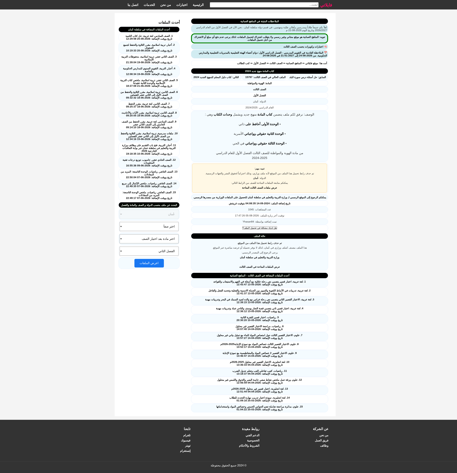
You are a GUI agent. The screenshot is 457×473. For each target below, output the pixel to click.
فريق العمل (321, 440)
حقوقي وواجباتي (255, 134)
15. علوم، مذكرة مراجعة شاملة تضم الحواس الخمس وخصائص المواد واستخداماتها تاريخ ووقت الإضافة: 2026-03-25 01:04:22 (259, 408)
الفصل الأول (259, 63)
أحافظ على (252, 124)
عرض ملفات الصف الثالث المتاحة (259, 187)
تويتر (187, 445)
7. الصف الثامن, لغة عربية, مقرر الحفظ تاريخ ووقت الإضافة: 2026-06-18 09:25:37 (149, 105)
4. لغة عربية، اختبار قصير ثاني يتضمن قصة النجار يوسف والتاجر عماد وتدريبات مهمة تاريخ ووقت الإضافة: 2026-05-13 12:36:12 (259, 310)
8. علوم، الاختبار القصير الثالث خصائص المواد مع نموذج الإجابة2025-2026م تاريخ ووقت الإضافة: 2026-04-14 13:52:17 (259, 345)
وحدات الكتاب (223, 114)
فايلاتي (326, 5)
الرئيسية (198, 5)
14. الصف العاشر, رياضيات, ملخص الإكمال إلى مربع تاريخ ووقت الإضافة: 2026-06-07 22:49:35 (149, 185)
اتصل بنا (133, 5)
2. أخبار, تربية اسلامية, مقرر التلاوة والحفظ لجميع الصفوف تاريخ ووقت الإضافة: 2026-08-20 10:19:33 (149, 47)
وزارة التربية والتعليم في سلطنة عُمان (259, 257)
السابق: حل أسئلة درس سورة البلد (307, 77)
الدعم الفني (252, 435)
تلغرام (186, 435)
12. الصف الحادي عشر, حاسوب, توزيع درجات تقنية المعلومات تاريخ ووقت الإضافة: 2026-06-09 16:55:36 (149, 162)
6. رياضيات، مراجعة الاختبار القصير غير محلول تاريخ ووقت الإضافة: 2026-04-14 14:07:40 (259, 328)
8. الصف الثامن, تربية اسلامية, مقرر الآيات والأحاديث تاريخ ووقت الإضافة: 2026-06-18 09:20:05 (149, 114)
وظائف (324, 445)
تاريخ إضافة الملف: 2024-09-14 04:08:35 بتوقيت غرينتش (259, 203)
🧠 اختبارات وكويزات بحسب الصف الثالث (305, 46)
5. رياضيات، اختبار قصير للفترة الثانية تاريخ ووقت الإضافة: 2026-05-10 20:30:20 (260, 319)
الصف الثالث (276, 63)
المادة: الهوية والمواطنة (259, 83)
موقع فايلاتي (311, 63)
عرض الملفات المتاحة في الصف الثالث (259, 266)
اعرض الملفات (149, 263)
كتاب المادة (265, 114)
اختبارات (181, 5)
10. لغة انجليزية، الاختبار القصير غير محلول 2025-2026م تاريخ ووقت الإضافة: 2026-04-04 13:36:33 (259, 363)
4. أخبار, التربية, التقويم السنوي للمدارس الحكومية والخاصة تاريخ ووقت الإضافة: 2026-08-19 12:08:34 (149, 71)
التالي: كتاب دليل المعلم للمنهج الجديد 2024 (216, 77)
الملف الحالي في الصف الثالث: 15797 (265, 77)
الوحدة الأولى (270, 124)
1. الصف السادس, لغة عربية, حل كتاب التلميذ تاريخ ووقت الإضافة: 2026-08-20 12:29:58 (149, 37)
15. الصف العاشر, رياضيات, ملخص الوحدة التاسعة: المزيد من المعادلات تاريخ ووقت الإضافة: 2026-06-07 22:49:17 (149, 195)
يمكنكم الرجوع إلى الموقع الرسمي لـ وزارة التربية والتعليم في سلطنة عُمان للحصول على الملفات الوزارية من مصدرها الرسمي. (259, 197)
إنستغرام (185, 450)
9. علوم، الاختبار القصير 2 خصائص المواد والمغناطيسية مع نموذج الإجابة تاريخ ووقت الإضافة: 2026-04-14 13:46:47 (260, 354)
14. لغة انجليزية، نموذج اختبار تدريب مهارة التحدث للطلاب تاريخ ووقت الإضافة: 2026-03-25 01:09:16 (259, 399)
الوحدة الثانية (275, 134)
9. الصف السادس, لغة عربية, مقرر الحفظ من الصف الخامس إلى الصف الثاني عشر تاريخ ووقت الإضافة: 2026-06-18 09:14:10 (149, 124)
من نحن (165, 5)
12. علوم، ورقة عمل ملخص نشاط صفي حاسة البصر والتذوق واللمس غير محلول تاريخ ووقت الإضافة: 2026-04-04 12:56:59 (259, 381)
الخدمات (149, 5)
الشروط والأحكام (249, 445)
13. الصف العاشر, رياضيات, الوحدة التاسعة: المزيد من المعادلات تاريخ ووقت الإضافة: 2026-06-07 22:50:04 (149, 174)
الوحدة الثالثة (276, 143)
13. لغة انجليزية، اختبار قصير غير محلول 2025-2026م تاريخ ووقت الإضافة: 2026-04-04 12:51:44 (259, 390)
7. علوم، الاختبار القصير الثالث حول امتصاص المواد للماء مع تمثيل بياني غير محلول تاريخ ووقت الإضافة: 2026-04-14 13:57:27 (259, 336)
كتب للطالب (243, 63)
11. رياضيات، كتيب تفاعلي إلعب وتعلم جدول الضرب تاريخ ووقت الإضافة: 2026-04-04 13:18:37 (259, 372)
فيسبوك (185, 440)
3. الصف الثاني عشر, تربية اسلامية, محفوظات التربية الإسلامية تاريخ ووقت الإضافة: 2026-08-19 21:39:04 (149, 59)
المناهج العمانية (294, 63)
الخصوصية (253, 440)
